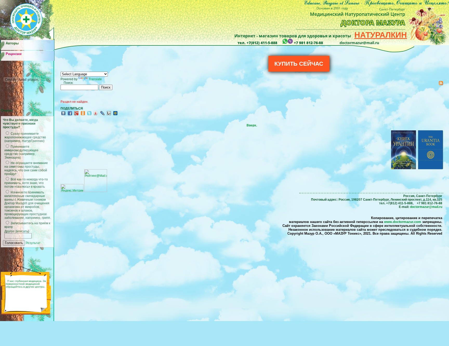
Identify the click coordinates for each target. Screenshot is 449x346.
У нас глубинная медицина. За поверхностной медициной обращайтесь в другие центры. (26, 284)
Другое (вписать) (16, 231)
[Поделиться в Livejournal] (102, 115)
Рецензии (14, 54)
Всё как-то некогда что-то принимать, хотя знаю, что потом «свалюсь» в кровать (26, 183)
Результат (33, 243)
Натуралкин (380, 35)
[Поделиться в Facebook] (70, 115)
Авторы (12, 43)
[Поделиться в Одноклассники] (83, 115)
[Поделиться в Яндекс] (96, 115)
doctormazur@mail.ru (426, 207)
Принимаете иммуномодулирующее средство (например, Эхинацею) (21, 152)
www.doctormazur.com (402, 222)
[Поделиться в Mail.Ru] (115, 115)
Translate (95, 79)
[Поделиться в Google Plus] (76, 115)
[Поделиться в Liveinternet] (109, 115)
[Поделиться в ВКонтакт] (63, 115)
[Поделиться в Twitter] (89, 115)
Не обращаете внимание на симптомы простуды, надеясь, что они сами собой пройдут (26, 168)
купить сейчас (298, 63)
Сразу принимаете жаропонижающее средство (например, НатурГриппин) (25, 137)
